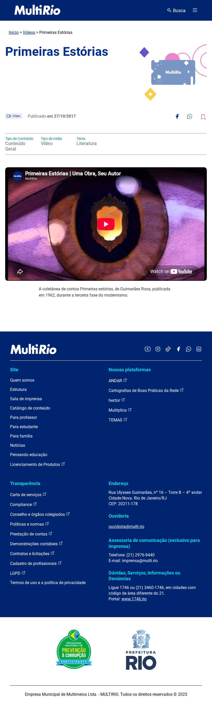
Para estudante (24, 426)
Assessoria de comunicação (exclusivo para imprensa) (154, 543)
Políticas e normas (27, 524)
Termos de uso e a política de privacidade (48, 582)
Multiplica (118, 410)
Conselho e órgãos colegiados (38, 514)
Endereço (118, 483)
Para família (21, 436)
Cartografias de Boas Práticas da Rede (144, 390)
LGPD (15, 573)
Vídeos (29, 32)
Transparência (25, 483)
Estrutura (18, 389)
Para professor (23, 417)
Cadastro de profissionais (34, 563)
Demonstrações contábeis (34, 543)
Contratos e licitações (30, 553)
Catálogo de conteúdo (30, 408)
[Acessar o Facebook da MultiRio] (178, 349)
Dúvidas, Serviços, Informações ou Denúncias (144, 575)
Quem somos (22, 380)
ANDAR (116, 380)
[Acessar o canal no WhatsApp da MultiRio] (188, 349)
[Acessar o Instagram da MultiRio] (158, 349)
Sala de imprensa (26, 398)
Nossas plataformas (130, 369)
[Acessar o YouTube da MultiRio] (148, 349)
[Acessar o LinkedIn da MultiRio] (199, 349)
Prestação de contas (29, 534)
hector (115, 400)
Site (14, 369)
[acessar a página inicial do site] (37, 10)
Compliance (21, 504)
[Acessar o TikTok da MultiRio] (168, 349)
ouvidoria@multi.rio (126, 526)
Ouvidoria (119, 516)
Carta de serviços (26, 494)
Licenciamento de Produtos (35, 464)
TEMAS (116, 420)
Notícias (17, 445)
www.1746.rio (134, 598)
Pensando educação (28, 454)
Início (14, 32)
